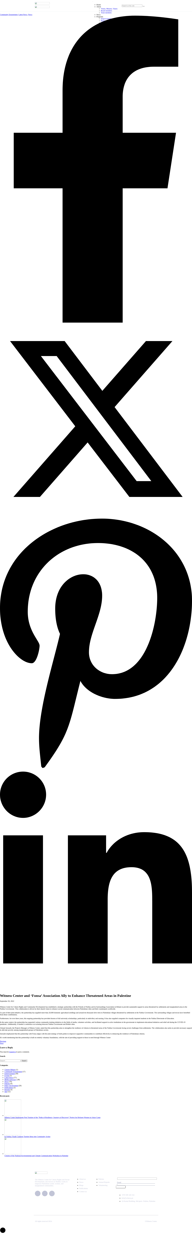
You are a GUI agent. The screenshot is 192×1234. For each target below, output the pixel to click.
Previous (3, 1041)
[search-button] (144, 6)
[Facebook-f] (37, 1193)
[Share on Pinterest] (96, 770)
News (30, 15)
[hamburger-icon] (92, 1)
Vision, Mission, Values (109, 9)
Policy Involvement (11, 1086)
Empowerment (9, 1074)
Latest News (22, 15)
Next (1, 1043)
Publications (8, 1088)
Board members (106, 11)
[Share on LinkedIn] (96, 990)
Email (119, 1182)
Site (5, 1092)
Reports (7, 1090)
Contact (152, 6)
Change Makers (10, 1070)
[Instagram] (45, 1193)
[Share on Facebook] (96, 322)
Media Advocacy (10, 1080)
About (98, 7)
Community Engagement (9, 15)
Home (98, 5)
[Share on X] (96, 514)
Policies (7, 1084)
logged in (12, 1052)
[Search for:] (10, 1061)
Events (6, 1076)
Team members (106, 13)
